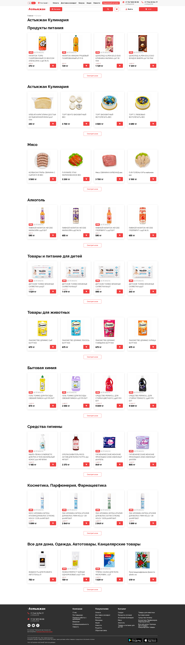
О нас (75, 612)
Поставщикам (78, 615)
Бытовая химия (41, 368)
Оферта (76, 627)
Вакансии (76, 621)
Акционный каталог (111, 3)
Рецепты (98, 628)
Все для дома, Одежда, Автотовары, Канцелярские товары (83, 544)
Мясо (32, 144)
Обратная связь (101, 630)
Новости (96, 3)
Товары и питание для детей (54, 256)
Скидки (120, 612)
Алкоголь (36, 200)
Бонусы (81, 3)
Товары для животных (48, 312)
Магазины (98, 620)
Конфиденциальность (81, 624)
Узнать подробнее (42, 43)
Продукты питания (45, 28)
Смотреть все (92, 76)
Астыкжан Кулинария (48, 86)
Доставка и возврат (69, 3)
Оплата (56, 3)
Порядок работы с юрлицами (79, 618)
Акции (89, 3)
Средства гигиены (44, 426)
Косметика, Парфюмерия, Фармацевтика (66, 485)
